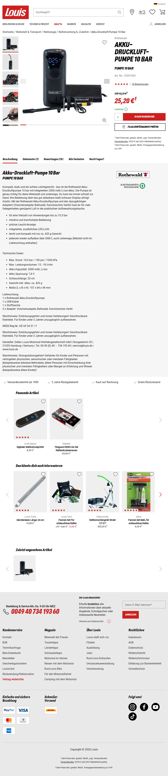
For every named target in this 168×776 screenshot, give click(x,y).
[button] (160, 4)
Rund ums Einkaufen (98, 658)
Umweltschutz (136, 668)
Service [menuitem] (100, 24)
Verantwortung (95, 668)
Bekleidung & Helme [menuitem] (13, 24)
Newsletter (8, 658)
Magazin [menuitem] (86, 24)
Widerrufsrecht (136, 653)
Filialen (90, 642)
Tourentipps (51, 642)
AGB (131, 642)
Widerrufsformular (139, 658)
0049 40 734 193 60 (35, 611)
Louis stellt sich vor (97, 637)
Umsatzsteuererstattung (100, 663)
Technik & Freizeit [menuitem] (39, 24)
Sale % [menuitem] (58, 24)
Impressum (134, 637)
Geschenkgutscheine (14, 663)
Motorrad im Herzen (55, 658)
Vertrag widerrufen (13, 679)
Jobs (89, 653)
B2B (4, 642)
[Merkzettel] (152, 12)
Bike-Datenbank (11, 653)
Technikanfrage (11, 647)
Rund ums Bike (53, 668)
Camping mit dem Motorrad (60, 679)
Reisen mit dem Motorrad (59, 663)
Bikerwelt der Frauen (56, 637)
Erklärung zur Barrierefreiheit (144, 663)
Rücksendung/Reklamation (18, 674)
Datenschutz (135, 647)
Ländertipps (51, 647)
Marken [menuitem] (71, 24)
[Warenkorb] (162, 12)
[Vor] (107, 81)
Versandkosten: (121, 141)
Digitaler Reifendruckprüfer (30, 447)
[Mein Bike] (142, 12)
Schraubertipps (53, 653)
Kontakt (6, 637)
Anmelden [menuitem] (160, 24)
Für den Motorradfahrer (57, 674)
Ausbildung (93, 647)
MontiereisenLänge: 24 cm (30, 520)
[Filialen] (132, 12)
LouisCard (8, 668)
